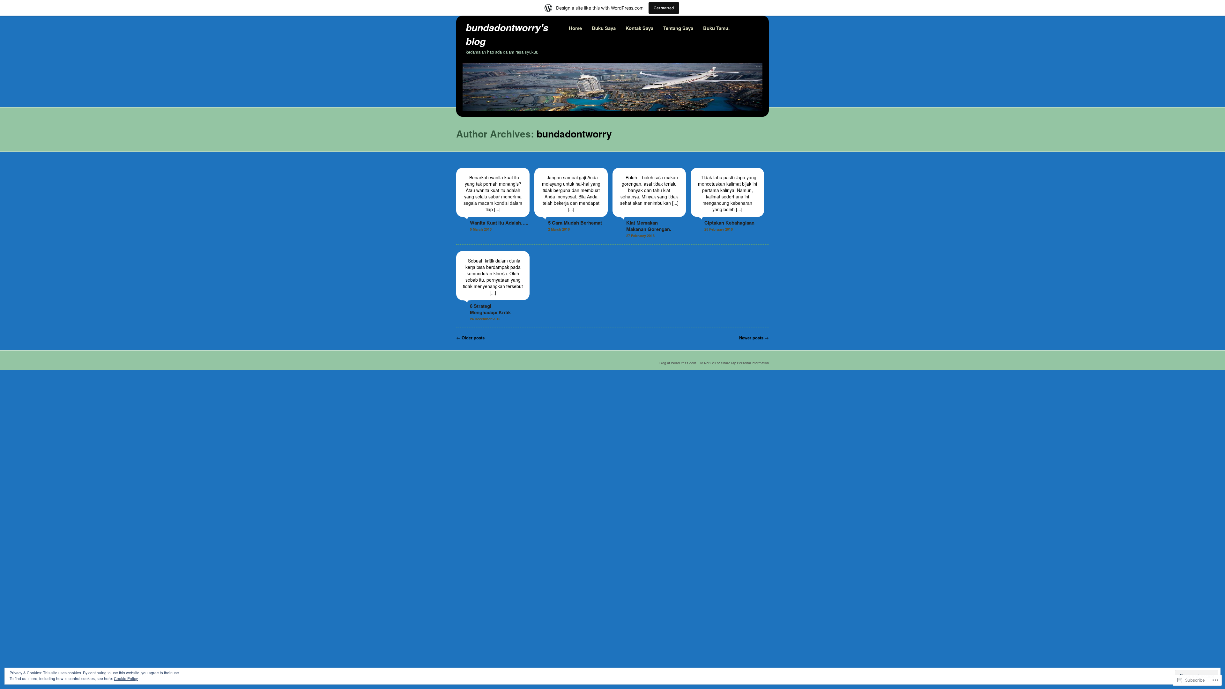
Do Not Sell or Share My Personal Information (734, 362)
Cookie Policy (126, 678)
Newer (754, 338)
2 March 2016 (559, 229)
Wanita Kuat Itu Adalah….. (499, 222)
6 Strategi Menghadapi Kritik (490, 309)
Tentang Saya (678, 28)
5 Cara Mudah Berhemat (575, 222)
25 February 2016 (718, 229)
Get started (664, 7)
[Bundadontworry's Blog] (612, 109)
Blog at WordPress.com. (678, 362)
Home (575, 28)
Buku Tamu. (716, 28)
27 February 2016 (640, 235)
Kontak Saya (639, 28)
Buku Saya (604, 28)
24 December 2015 (485, 318)
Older (470, 338)
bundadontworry (574, 133)
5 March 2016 (481, 229)
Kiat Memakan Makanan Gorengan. (648, 226)
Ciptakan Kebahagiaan (729, 222)
